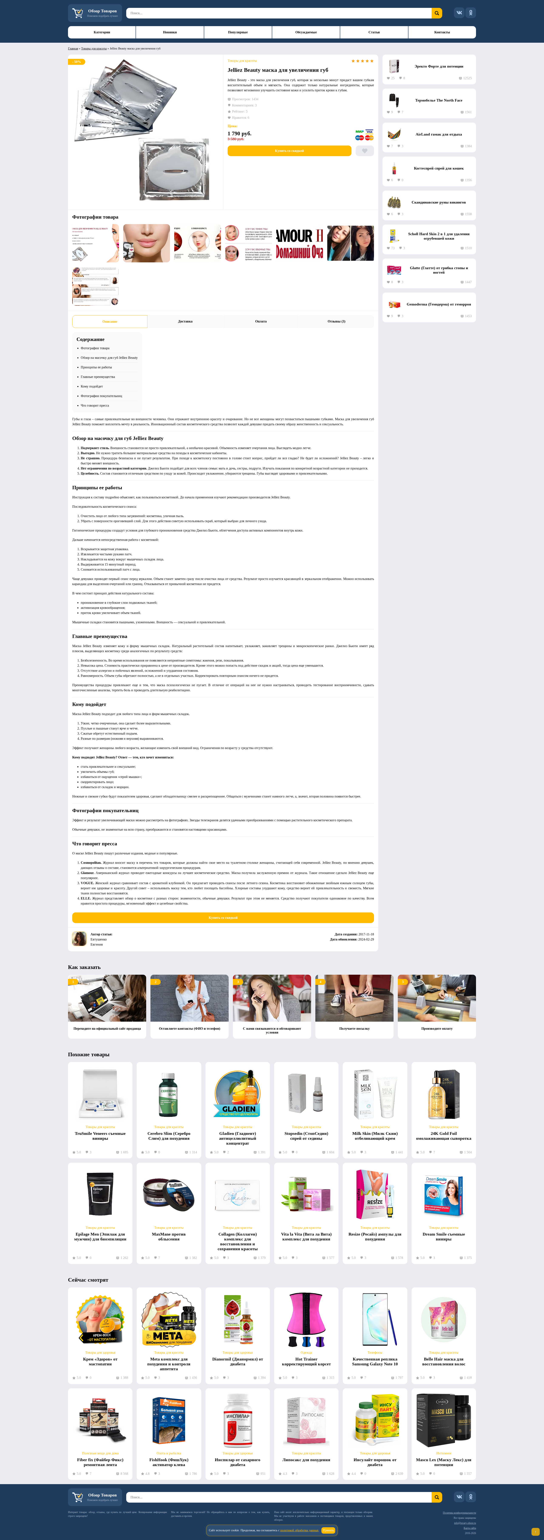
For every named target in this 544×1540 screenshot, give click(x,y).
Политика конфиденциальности (459, 1512)
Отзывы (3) (336, 321)
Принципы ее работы (96, 367)
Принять (328, 1530)
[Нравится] (365, 151)
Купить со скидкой (289, 151)
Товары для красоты (94, 48)
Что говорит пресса (95, 405)
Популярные (238, 32)
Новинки (170, 32)
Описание (109, 321)
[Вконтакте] (459, 12)
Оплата (261, 321)
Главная (73, 48)
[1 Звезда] (353, 61)
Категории (102, 32)
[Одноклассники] (470, 12)
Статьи (374, 32)
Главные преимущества (98, 377)
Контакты (442, 32)
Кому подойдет (92, 386)
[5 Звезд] (372, 61)
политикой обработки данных (299, 1530)
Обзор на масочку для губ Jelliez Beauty (109, 357)
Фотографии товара (95, 348)
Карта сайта (470, 1528)
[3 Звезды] (362, 61)
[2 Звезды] (358, 61)
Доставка (185, 321)
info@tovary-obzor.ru (465, 1523)
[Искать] (437, 13)
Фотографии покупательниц (101, 396)
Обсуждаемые (306, 32)
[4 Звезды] (367, 61)
